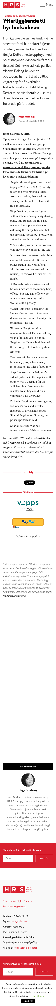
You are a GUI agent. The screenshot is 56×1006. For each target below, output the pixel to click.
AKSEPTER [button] (28, 1000)
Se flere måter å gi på (26, 536)
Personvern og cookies (14, 907)
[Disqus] (28, 639)
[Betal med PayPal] (28, 522)
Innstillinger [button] (38, 995)
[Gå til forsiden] (17, 889)
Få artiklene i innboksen (22, 850)
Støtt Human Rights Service (17, 901)
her (47, 452)
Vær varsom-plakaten (26, 948)
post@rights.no (19, 921)
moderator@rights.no (14, 596)
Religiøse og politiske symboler (19, 16)
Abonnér (44, 858)
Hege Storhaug (27, 117)
